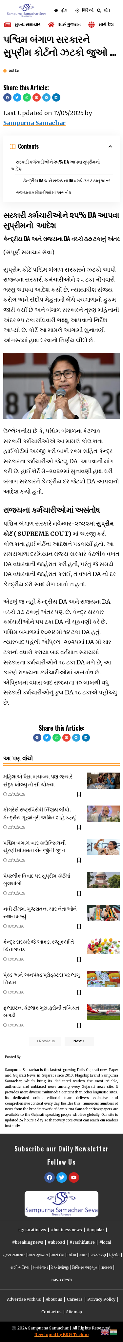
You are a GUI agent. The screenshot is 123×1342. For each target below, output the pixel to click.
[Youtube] (74, 1177)
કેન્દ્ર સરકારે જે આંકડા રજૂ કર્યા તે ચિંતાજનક (38, 945)
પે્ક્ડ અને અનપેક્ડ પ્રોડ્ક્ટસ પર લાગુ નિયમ (41, 978)
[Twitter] (61, 1177)
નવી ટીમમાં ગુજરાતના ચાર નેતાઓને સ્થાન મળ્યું (40, 912)
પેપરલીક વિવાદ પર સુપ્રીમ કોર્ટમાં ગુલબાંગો (36, 879)
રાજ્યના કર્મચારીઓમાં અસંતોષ (44, 192)
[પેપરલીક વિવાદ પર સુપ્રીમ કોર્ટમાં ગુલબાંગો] (103, 880)
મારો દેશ (14, 71)
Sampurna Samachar (34, 123)
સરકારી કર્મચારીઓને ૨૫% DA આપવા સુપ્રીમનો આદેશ (55, 165)
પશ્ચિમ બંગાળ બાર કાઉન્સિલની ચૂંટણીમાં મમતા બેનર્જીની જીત (34, 846)
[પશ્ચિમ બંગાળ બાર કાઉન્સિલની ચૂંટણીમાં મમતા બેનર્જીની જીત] (103, 847)
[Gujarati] (114, 1331)
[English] (105, 1331)
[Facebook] (49, 1177)
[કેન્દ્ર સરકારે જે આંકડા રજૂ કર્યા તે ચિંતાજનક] (103, 946)
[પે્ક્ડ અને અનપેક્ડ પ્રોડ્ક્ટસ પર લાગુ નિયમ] (103, 979)
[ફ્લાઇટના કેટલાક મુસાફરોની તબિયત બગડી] (103, 1012)
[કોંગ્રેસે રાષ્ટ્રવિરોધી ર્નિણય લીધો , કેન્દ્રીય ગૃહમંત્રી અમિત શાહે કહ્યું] (103, 814)
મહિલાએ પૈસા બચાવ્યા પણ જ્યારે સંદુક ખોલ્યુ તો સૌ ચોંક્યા (37, 780)
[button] (7, 97)
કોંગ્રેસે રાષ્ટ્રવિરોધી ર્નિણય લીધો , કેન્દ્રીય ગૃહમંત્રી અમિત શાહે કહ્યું (39, 813)
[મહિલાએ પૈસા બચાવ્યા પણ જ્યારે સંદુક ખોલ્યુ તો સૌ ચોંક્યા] (103, 781)
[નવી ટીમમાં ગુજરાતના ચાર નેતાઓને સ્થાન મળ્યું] (103, 913)
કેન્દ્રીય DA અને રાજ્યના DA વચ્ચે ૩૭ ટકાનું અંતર (67, 180)
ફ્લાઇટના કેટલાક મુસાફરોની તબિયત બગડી (41, 1011)
